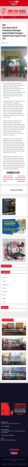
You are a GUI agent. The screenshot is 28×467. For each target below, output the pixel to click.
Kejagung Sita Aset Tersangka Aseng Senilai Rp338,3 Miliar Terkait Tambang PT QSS (13, 331)
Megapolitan (5, 284)
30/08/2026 (7, 333)
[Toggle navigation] (14, 17)
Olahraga (4, 291)
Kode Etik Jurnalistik (12, 464)
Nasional (4, 288)
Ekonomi (4, 277)
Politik (3, 295)
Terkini (4, 302)
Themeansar (13, 460)
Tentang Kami (4, 464)
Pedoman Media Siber (21, 464)
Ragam (4, 298)
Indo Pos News (18, 190)
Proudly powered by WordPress (9, 459)
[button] (26, 17)
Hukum (4, 281)
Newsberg (22, 459)
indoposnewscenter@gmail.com (9, 440)
